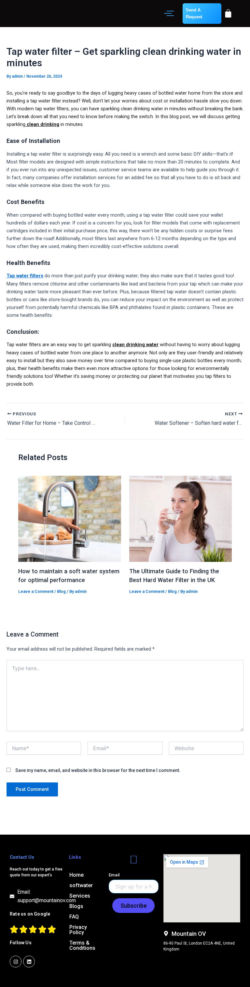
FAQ (74, 917)
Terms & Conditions (82, 945)
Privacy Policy (78, 929)
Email (114, 875)
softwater (81, 885)
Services (79, 896)
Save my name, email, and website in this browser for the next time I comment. (97, 770)
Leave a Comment (35, 591)
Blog (61, 591)
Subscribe (133, 905)
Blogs (76, 906)
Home (76, 875)
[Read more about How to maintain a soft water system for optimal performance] (69, 519)
